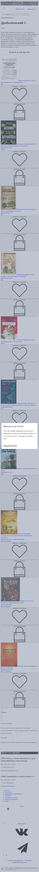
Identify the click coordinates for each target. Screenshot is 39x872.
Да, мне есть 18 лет (10, 446)
